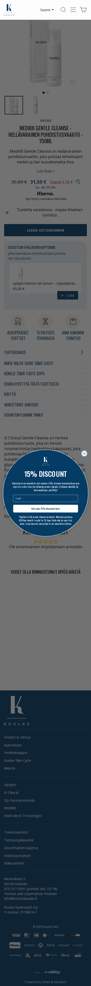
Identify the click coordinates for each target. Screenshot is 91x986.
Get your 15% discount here (45, 508)
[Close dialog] (84, 453)
